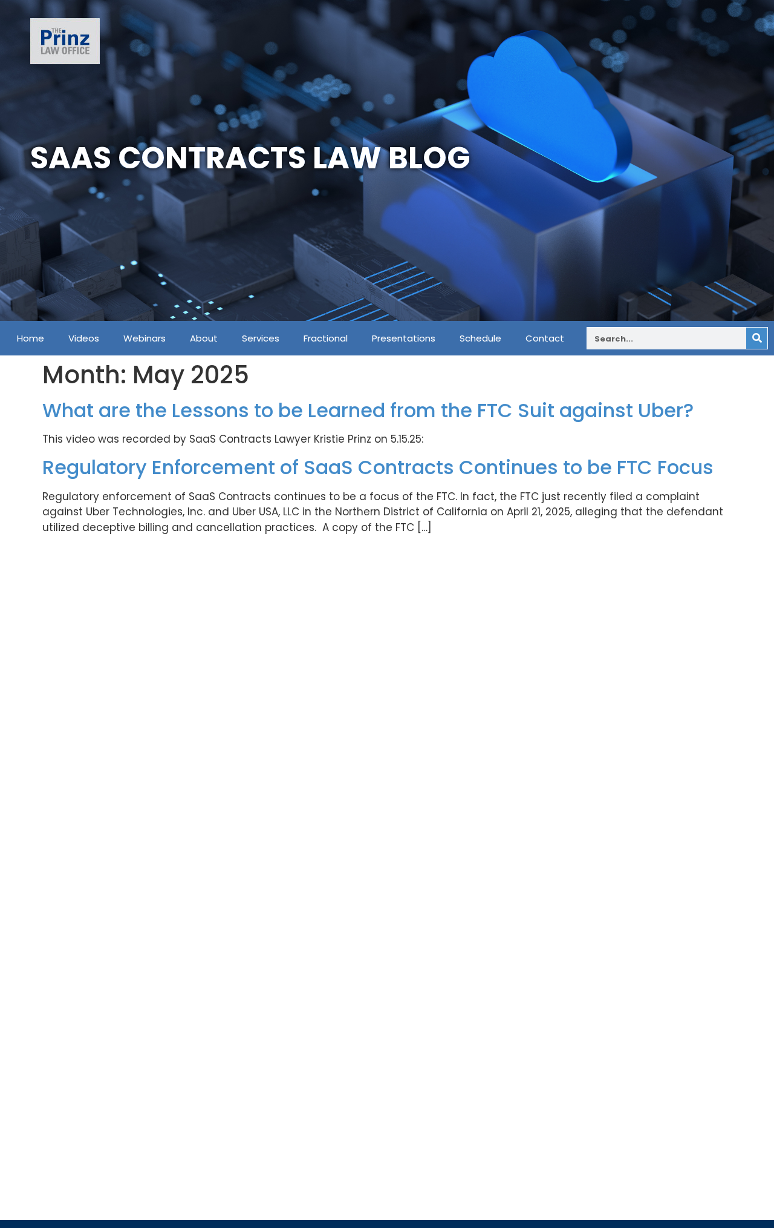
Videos (83, 338)
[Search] (756, 338)
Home (30, 338)
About (204, 338)
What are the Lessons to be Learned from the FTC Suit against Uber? (368, 410)
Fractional (326, 338)
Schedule (480, 338)
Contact (544, 338)
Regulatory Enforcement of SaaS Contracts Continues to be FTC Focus (378, 467)
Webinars (144, 338)
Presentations (403, 338)
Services (260, 338)
